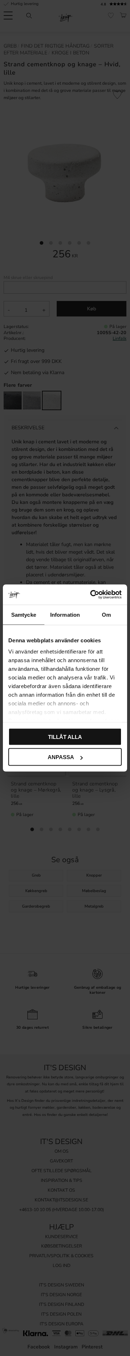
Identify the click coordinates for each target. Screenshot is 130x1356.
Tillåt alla (65, 737)
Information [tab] (65, 614)
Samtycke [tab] (23, 614)
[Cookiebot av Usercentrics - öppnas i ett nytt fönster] (92, 594)
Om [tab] (106, 614)
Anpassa (61, 757)
